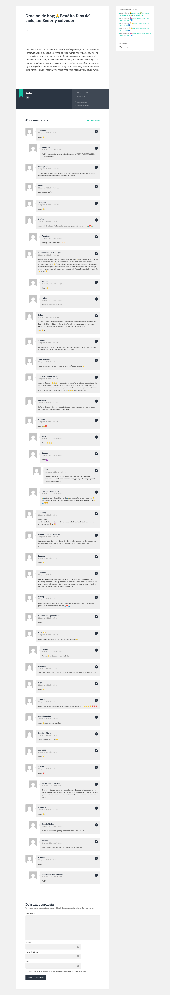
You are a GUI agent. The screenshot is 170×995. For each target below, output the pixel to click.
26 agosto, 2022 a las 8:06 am (51, 438)
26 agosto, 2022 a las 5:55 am (48, 702)
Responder (96, 131)
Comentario (30, 914)
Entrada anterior (82, 102)
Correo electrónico (31, 952)
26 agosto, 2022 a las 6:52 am (48, 618)
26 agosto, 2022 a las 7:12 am (48, 575)
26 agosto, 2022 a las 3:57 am (48, 735)
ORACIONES (81, 96)
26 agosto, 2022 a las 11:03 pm (48, 205)
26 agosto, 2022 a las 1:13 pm (51, 300)
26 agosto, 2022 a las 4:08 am (48, 718)
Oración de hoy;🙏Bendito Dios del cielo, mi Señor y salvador (58, 18)
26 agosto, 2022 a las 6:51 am (51, 651)
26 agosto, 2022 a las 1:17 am (48, 809)
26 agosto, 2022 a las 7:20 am (48, 558)
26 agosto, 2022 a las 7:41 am (48, 515)
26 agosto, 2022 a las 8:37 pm (48, 221)
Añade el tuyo (93, 121)
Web (27, 961)
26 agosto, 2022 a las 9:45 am (48, 343)
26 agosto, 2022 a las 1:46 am (51, 843)
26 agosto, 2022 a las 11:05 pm (48, 169)
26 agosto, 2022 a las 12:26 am (48, 860)
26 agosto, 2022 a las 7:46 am (48, 422)
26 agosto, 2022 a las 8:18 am (51, 493)
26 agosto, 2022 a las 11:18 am (52, 877)
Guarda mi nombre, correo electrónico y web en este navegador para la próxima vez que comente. (58, 971)
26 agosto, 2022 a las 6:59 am (48, 599)
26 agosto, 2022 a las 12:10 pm (52, 284)
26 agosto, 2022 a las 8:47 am (48, 362)
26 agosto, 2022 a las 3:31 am (48, 752)
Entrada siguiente (83, 105)
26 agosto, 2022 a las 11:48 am (48, 255)
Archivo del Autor (28, 97)
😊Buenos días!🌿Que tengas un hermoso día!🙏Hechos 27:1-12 (134, 14)
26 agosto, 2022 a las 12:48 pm (55, 472)
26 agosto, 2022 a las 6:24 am (48, 668)
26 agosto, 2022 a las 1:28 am (51, 826)
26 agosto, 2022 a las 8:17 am (48, 379)
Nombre (28, 942)
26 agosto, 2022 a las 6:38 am (48, 635)
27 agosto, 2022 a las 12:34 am (52, 238)
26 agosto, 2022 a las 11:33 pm (48, 133)
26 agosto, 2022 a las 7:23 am (48, 537)
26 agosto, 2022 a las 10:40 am (48, 317)
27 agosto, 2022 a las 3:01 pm (51, 150)
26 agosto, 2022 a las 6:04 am (48, 685)
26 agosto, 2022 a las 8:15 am (48, 402)
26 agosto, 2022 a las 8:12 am (51, 455)
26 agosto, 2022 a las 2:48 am (48, 769)
